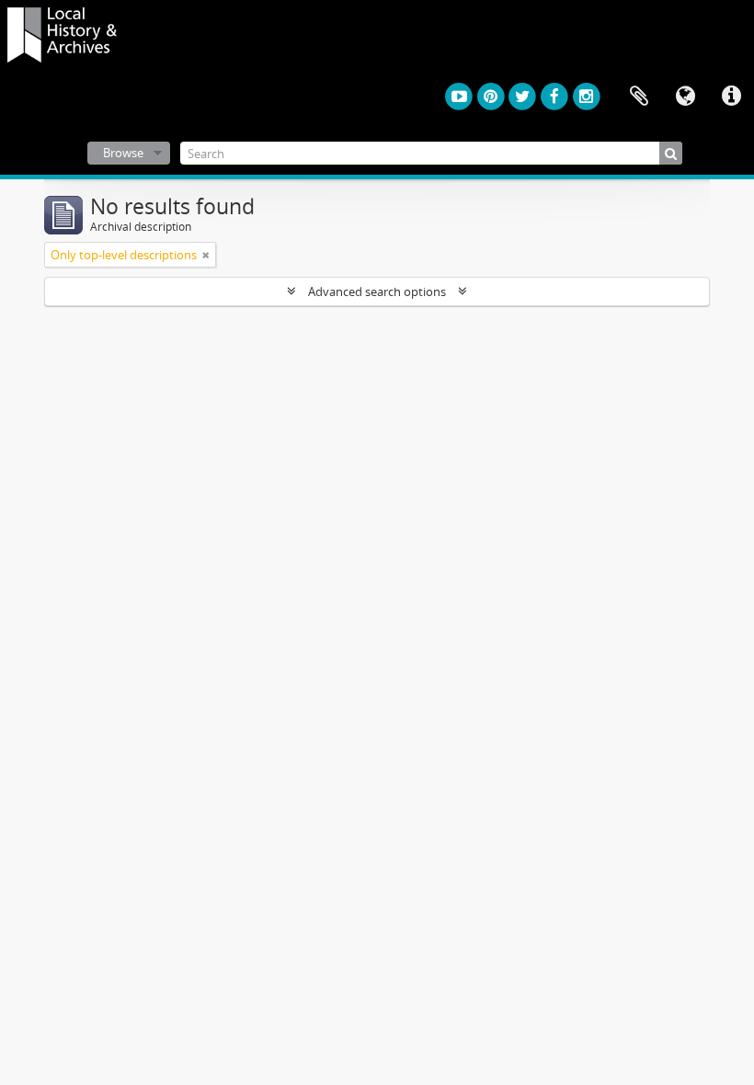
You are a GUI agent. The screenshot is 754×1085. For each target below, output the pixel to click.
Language (685, 97)
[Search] (670, 153)
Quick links (731, 97)
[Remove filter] (206, 255)
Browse (123, 152)
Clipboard (639, 97)
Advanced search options (377, 291)
